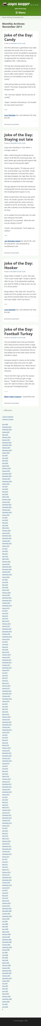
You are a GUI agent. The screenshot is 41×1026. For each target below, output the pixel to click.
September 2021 (7, 543)
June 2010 (5, 893)
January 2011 (6, 875)
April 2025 (5, 435)
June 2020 (5, 582)
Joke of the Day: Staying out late (18, 137)
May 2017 (5, 678)
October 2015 (6, 727)
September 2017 (7, 667)
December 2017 (6, 660)
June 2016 (5, 706)
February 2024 (6, 468)
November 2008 (7, 942)
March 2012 (5, 838)
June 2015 (5, 737)
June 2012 (5, 831)
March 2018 (5, 652)
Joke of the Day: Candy (18, 37)
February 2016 (6, 717)
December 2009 (6, 908)
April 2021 (5, 556)
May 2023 (5, 491)
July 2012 (5, 828)
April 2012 (5, 836)
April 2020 (5, 587)
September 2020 (7, 574)
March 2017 (5, 683)
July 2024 (5, 455)
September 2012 (7, 823)
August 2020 (5, 577)
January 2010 (6, 906)
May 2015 (5, 740)
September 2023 (7, 481)
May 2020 (5, 585)
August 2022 (5, 515)
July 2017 (5, 673)
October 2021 (6, 541)
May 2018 (5, 647)
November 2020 (7, 569)
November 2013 (7, 787)
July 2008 (5, 952)
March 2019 (5, 621)
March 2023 (5, 497)
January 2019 (6, 626)
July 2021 (5, 548)
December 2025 (6, 427)
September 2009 (7, 916)
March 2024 (5, 466)
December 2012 (6, 815)
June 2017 (5, 675)
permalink (16, 124)
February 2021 (6, 561)
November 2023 (7, 476)
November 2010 (7, 880)
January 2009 (6, 937)
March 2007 (5, 994)
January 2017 (6, 688)
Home (4, 17)
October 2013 (6, 789)
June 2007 (5, 986)
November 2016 (7, 693)
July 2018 (5, 642)
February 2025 (6, 437)
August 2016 (5, 701)
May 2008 (5, 957)
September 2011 (7, 854)
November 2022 (7, 507)
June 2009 (5, 924)
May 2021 (5, 554)
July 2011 (5, 859)
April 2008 (5, 960)
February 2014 (6, 779)
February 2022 (6, 530)
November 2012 (7, 818)
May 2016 (5, 709)
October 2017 (6, 665)
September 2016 (7, 699)
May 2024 (5, 460)
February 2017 (6, 686)
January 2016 (6, 719)
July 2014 (5, 766)
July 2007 (5, 983)
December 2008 (6, 939)
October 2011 (6, 851)
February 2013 (6, 810)
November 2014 (7, 755)
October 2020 (6, 572)
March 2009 (5, 932)
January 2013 (6, 812)
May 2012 (5, 833)
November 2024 (7, 445)
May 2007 (5, 988)
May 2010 (5, 895)
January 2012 (6, 843)
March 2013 (5, 807)
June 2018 (5, 644)
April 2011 (5, 867)
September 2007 (7, 978)
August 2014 (5, 763)
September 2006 (7, 999)
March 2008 (5, 963)
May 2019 (5, 616)
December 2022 (6, 504)
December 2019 (6, 598)
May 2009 (5, 926)
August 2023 (5, 484)
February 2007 (6, 996)
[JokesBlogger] (20, 4)
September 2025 (7, 429)
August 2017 (5, 670)
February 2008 (6, 965)
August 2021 (5, 546)
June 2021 (5, 551)
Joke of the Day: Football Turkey (18, 331)
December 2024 (6, 442)
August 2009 (5, 919)
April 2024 (5, 463)
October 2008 (6, 944)
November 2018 (7, 631)
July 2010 (5, 890)
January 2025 (6, 440)
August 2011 (5, 856)
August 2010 (5, 888)
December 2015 (6, 722)
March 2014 (5, 776)
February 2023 (6, 499)
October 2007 (6, 976)
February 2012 (6, 841)
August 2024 (5, 453)
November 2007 (7, 973)
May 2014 (5, 771)
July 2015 (5, 735)
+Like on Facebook (7, 416)
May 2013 (5, 802)
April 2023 (5, 494)
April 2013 (5, 805)
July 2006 (5, 1004)
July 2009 (5, 921)
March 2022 (5, 528)
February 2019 (6, 624)
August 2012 (5, 825)
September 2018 (7, 636)
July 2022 (5, 517)
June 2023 (5, 489)
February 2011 (6, 872)
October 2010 (6, 882)
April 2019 (5, 618)
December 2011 (6, 846)
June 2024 (5, 458)
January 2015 (6, 750)
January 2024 (6, 471)
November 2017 (7, 662)
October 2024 (6, 447)
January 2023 (6, 502)
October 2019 (6, 603)
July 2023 (5, 486)
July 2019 (5, 610)
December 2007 (6, 970)
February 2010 (6, 903)
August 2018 (5, 639)
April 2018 (5, 649)
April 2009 (5, 929)
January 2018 (6, 657)
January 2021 (6, 564)
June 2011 (5, 862)
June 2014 (5, 768)
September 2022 (7, 512)
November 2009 (7, 911)
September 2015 (7, 730)
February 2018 (6, 654)
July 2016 (5, 704)
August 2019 (5, 608)
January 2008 (6, 968)
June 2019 (5, 613)
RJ (24, 43)
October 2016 (6, 696)
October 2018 (6, 634)
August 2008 (5, 950)
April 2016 (5, 711)
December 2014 (6, 753)
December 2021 (6, 535)
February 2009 (6, 934)
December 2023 (6, 473)
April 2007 (5, 991)
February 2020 (6, 592)
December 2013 (6, 784)
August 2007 (5, 981)
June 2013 (5, 799)
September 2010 (7, 885)
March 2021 (5, 559)
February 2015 (6, 748)
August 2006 (5, 1001)
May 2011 (5, 864)
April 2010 (5, 898)
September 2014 (7, 761)
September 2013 (7, 792)
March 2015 (5, 745)
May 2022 (5, 523)
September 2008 (7, 947)
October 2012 (6, 820)
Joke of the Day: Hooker (18, 265)
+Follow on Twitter (7, 419)
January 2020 (6, 595)
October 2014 (6, 758)
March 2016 (5, 714)
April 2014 (5, 774)
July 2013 (5, 797)
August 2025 (5, 432)
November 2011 (7, 849)
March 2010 (5, 900)
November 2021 (7, 538)
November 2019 (7, 600)
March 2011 (5, 869)
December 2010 (6, 877)
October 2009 (6, 913)
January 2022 (6, 533)
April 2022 (5, 525)
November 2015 (7, 724)
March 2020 (5, 590)
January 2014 (6, 781)
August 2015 (5, 732)
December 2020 (6, 566)
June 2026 (5, 424)
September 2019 (7, 605)
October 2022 (6, 510)
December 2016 (6, 691)
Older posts (7, 410)
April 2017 (5, 680)
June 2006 (5, 1007)
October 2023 (6, 479)
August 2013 (5, 794)
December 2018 (6, 629)
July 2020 (5, 579)
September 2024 (7, 450)
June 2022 (5, 520)
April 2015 (5, 743)
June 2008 (5, 955)
